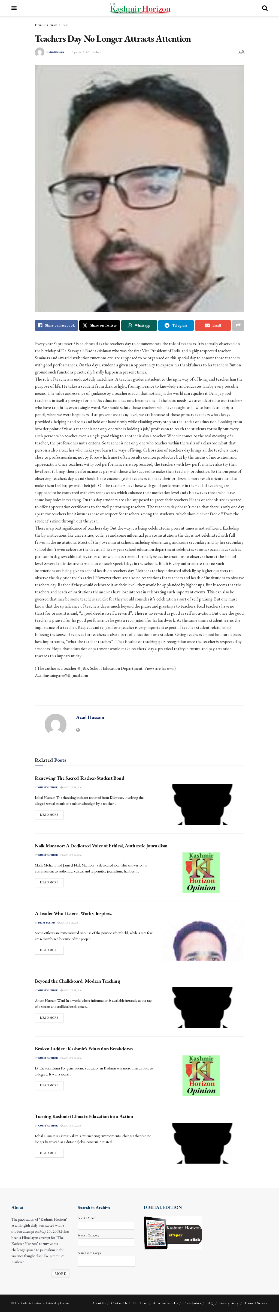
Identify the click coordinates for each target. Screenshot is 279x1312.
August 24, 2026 (72, 787)
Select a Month (87, 1218)
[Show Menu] (14, 8)
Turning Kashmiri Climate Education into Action (84, 1116)
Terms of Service (256, 1303)
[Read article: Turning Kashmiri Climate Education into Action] (203, 1143)
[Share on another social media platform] (238, 325)
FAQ (210, 1303)
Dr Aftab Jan (46, 922)
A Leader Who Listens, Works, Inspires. (73, 913)
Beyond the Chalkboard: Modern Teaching (77, 981)
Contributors (192, 1303)
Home (39, 25)
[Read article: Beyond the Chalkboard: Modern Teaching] (203, 1007)
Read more (52, 814)
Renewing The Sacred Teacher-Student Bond (79, 778)
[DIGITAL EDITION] (173, 1232)
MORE (60, 1273)
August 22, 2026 (72, 1058)
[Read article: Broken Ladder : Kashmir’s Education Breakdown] (203, 1075)
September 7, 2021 (81, 52)
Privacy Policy (229, 1303)
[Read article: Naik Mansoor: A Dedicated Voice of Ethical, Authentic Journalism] (203, 872)
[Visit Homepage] (139, 8)
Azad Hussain (56, 52)
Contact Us (119, 1303)
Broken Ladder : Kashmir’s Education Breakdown (84, 1048)
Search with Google (90, 1252)
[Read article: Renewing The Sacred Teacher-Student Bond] (203, 804)
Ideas (64, 25)
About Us (98, 1303)
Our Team (140, 1303)
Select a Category (88, 1235)
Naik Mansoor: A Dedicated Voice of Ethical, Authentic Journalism (101, 845)
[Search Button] (265, 8)
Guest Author (48, 787)
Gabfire (64, 1303)
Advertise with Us (165, 1303)
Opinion (52, 25)
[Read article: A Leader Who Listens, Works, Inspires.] (203, 940)
